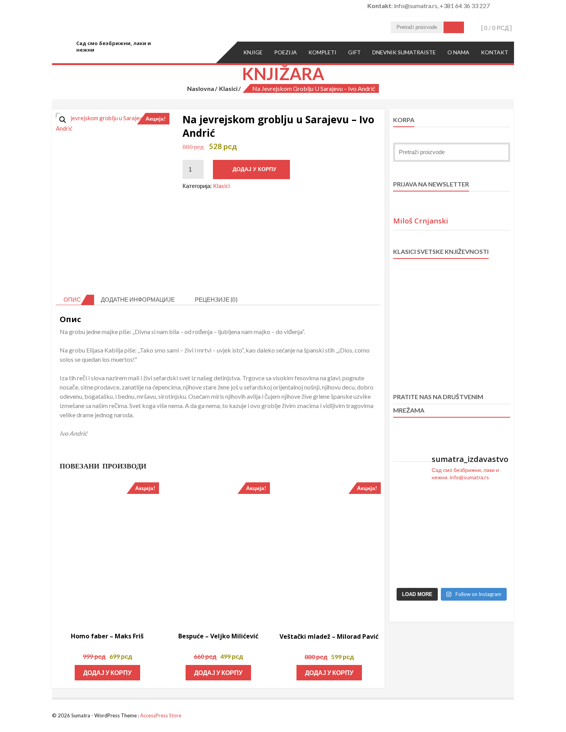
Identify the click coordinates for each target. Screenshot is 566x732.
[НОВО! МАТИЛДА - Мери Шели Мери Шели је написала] (437, 499)
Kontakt (494, 52)
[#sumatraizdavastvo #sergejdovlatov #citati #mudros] (437, 574)
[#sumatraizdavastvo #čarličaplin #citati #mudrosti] (497, 518)
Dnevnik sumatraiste (404, 52)
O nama (458, 52)
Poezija (285, 52)
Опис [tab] (72, 299)
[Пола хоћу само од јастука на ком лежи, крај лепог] (467, 499)
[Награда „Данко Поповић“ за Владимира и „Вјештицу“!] (467, 518)
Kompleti (322, 52)
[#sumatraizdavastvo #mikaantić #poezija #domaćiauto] (497, 555)
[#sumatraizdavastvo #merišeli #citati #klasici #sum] (437, 518)
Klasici (228, 88)
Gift (354, 52)
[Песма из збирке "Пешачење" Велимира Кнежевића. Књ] (406, 555)
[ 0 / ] (496, 27)
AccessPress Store (160, 715)
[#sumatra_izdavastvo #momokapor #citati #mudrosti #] (437, 555)
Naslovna (200, 88)
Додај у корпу (254, 169)
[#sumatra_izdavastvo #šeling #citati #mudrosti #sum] (406, 518)
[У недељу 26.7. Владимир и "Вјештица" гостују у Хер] (406, 536)
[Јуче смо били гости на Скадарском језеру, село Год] (467, 574)
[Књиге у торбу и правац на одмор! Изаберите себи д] (406, 574)
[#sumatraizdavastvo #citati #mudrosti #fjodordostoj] (437, 536)
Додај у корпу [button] (107, 672)
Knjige (253, 52)
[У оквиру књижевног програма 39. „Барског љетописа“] (497, 499)
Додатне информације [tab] (138, 299)
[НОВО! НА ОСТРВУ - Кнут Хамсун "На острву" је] (467, 536)
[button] (63, 120)
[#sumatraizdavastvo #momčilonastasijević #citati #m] (497, 536)
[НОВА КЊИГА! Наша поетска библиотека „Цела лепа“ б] (467, 555)
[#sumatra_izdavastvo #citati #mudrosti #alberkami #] (406, 499)
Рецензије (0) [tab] (216, 299)
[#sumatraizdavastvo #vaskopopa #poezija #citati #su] (497, 574)
